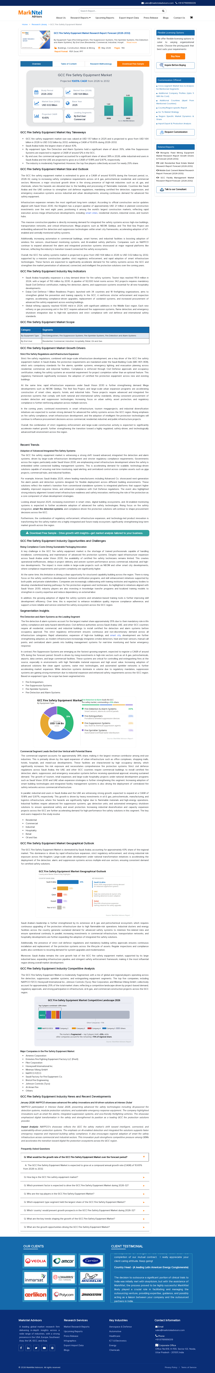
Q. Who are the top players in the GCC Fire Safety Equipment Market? (59, 1193)
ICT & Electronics (118, 1340)
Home (25, 24)
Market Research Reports (77, 1326)
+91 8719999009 (186, 3)
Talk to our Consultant (175, 189)
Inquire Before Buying (175, 65)
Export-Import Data (129, 17)
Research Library (39, 24)
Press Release (151, 17)
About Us (61, 17)
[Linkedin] (21, 1348)
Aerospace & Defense (120, 1326)
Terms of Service (188, 1367)
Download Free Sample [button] (133, 64)
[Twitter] (36, 1348)
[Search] (163, 11)
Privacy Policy (171, 1367)
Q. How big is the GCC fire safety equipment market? (51, 1177)
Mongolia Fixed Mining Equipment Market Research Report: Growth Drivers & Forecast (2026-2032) (175, 156)
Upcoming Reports (105, 17)
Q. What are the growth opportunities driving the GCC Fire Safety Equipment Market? (67, 1227)
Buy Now (175, 56)
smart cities (92, 212)
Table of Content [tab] (68, 64)
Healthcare (114, 1336)
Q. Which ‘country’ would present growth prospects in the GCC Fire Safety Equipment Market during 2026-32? (79, 1210)
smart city (115, 635)
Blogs (166, 17)
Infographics (70, 1340)
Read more (132, 42)
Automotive (115, 1331)
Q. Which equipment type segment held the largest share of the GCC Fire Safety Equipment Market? (74, 1202)
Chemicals (114, 1350)
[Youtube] (44, 1348)
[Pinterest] (52, 1348)
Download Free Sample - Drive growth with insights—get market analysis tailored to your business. (86, 533)
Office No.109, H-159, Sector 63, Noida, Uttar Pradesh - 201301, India (175, 1350)
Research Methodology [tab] (101, 64)
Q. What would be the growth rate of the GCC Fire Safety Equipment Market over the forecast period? (75, 1157)
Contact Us (179, 17)
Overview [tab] (36, 64)
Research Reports (80, 17)
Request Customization (176, 132)
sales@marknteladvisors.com (159, 3)
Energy (112, 1345)
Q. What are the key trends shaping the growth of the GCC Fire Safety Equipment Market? (69, 1218)
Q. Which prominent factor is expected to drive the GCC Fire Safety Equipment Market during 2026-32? (76, 1185)
